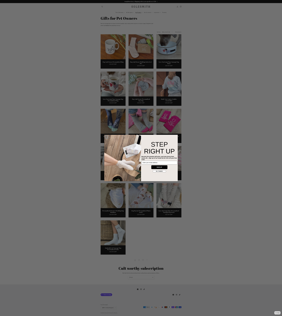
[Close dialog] (106, 137)
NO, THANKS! (159, 171)
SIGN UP (159, 167)
